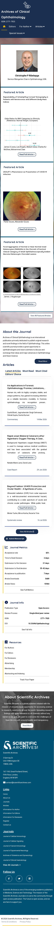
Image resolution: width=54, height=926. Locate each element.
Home (5, 794)
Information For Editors (11, 813)
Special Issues (16, 33)
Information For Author (11, 809)
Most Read (28, 371)
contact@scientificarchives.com (18, 783)
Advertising (9, 663)
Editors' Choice (13, 374)
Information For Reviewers (12, 817)
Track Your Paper (27, 680)
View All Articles (26, 532)
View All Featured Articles (41, 316)
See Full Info (27, 629)
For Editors (9, 653)
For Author (24, 26)
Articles (39, 26)
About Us (6, 798)
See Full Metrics (27, 590)
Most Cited (41, 371)
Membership (10, 668)
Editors (12, 26)
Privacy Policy (25, 922)
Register (6, 821)
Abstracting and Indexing (14, 674)
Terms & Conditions (9, 922)
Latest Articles (13, 371)
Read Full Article (27, 154)
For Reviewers (10, 658)
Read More (43, 361)
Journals (6, 802)
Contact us (7, 825)
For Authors (9, 648)
